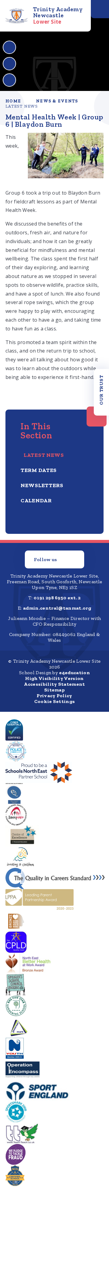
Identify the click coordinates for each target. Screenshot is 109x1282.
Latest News (21, 106)
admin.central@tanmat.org (57, 608)
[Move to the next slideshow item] (9, 63)
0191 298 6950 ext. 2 (57, 598)
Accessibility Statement (54, 684)
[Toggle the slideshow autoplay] (9, 80)
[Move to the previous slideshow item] (9, 47)
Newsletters (42, 485)
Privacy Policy (54, 695)
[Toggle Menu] (100, 9)
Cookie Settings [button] (54, 701)
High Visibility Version (54, 678)
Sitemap (54, 690)
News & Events (57, 101)
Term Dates (39, 470)
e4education (74, 672)
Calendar (36, 500)
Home (13, 101)
